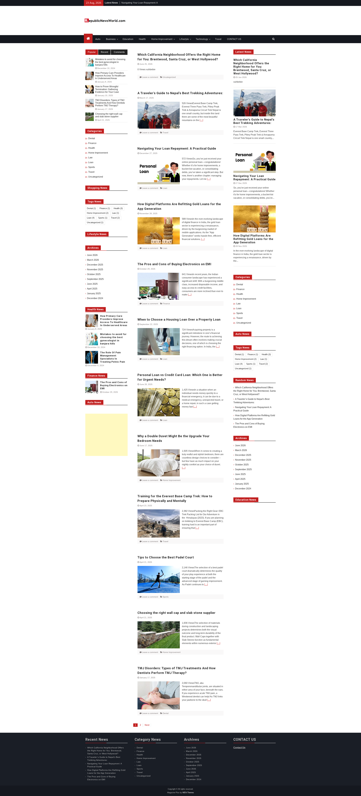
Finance (166, 303)
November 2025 (243, 460)
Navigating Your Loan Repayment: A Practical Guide (176, 148)
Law (238, 303)
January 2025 (242, 484)
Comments (119, 52)
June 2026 (240, 445)
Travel (218, 39)
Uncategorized (169, 77)
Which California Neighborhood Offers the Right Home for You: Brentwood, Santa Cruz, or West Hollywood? (252, 66)
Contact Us (239, 747)
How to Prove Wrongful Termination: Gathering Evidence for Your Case (107, 89)
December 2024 (243, 488)
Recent (104, 52)
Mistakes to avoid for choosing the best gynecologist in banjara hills (110, 62)
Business (111, 39)
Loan (165, 188)
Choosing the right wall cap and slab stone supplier (176, 613)
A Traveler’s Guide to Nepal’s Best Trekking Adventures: (180, 93)
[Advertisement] (106, 435)
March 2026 (241, 450)
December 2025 (243, 455)
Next (147, 725)
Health (142, 39)
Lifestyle (184, 39)
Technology (202, 39)
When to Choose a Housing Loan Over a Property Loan (179, 319)
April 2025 (240, 479)
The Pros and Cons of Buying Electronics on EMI (174, 264)
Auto (97, 39)
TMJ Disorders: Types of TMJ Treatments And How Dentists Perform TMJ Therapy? (110, 103)
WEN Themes (188, 792)
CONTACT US (234, 39)
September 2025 (243, 469)
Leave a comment (150, 77)
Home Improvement (161, 39)
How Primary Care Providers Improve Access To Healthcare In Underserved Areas (110, 76)
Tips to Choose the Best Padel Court (165, 557)
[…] (201, 120)
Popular (92, 52)
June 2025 (240, 474)
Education (128, 39)
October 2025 (242, 464)
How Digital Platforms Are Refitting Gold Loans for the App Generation (253, 239)
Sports (166, 597)
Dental (166, 713)
